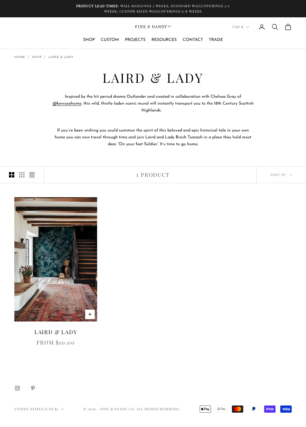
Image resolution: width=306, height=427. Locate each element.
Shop (37, 57)
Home (19, 57)
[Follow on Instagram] (17, 388)
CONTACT (193, 40)
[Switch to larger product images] (11, 175)
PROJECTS (135, 40)
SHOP (89, 40)
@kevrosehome (67, 103)
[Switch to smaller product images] (22, 175)
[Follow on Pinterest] (33, 388)
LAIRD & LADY (61, 57)
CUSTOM (110, 40)
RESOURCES (164, 40)
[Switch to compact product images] (32, 175)
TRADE (216, 40)
